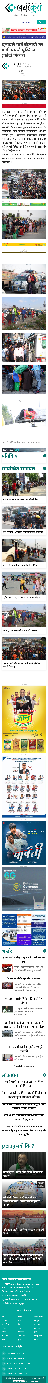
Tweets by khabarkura (24, 1066)
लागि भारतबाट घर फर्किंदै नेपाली (21, 499)
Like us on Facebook (15, 1353)
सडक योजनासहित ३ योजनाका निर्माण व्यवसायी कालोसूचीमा (24, 1130)
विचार (20, 1324)
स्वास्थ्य (20, 1328)
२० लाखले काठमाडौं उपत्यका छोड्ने (21, 597)
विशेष (4, 1332)
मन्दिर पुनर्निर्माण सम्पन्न (24, 978)
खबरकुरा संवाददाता (21, 63)
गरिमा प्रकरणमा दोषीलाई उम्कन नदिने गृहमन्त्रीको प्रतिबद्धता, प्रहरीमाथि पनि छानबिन (23, 1258)
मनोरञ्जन (21, 1332)
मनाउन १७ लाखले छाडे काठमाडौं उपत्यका (23, 531)
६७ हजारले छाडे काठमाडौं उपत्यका (20, 630)
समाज (36, 1339)
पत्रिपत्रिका (37, 1328)
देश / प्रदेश (37, 1324)
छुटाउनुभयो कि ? (18, 1145)
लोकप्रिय (10, 1075)
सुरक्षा (20, 1339)
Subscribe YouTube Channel (19, 1363)
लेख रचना (5, 1335)
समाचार (4, 1320)
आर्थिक (4, 1328)
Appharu (34, 1381)
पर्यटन (20, 1317)
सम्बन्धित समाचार (18, 468)
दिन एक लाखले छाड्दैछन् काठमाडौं (20, 564)
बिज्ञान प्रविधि (38, 1317)
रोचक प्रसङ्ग (22, 1335)
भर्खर (7, 950)
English (42, 22)
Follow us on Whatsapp (17, 1373)
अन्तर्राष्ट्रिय (5, 1324)
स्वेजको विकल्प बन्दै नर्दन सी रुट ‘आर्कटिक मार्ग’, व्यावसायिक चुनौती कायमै (21, 1201)
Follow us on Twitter (16, 1358)
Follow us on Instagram (17, 1368)
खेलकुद (36, 1320)
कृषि (35, 1332)
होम (3, 1317)
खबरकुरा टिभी (39, 1335)
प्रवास (3, 1339)
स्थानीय (20, 1320)
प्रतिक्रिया (10, 455)
